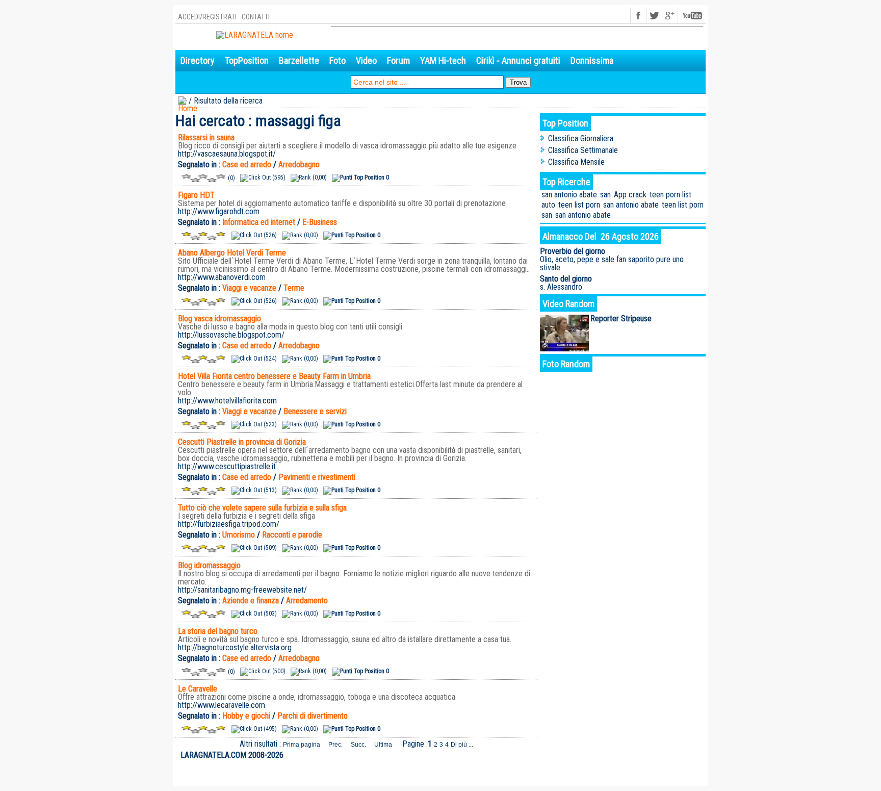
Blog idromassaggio (209, 565)
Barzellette (299, 60)
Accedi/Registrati (207, 17)
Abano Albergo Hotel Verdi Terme (232, 253)
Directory (197, 60)
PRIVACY (663, 755)
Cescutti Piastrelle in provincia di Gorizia (242, 442)
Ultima (383, 744)
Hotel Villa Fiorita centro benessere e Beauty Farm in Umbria (274, 376)
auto (548, 205)
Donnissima (592, 60)
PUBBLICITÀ (629, 755)
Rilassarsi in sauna (206, 137)
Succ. (358, 744)
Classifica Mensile (576, 162)
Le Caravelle (197, 689)
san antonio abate (569, 194)
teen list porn (579, 205)
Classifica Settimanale (583, 150)
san (605, 194)
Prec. (335, 744)
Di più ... (462, 744)
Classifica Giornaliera (580, 138)
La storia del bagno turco (217, 631)
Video (366, 60)
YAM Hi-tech (443, 60)
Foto (337, 60)
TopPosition (247, 60)
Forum (398, 60)
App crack (630, 194)
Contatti (256, 17)
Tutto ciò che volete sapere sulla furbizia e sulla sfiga (262, 508)
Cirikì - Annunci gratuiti (518, 60)
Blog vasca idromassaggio (219, 318)
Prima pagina (301, 744)
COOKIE (690, 755)
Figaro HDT (196, 195)
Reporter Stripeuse (621, 318)
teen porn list (670, 194)
